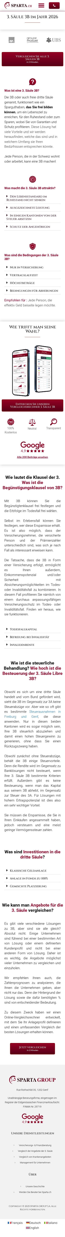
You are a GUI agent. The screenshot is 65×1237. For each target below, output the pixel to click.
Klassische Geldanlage (28, 871)
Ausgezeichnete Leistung (30, 208)
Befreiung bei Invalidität (29, 637)
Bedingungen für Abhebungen (34, 291)
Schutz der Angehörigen (30, 227)
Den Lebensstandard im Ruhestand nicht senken (26, 198)
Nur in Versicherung (27, 267)
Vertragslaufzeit (24, 275)
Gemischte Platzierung (28, 886)
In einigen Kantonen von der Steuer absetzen (31, 217)
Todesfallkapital (23, 629)
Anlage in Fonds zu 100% (29, 878)
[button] (41, 5)
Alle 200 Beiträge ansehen (32, 457)
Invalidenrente (22, 645)
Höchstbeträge (22, 283)
